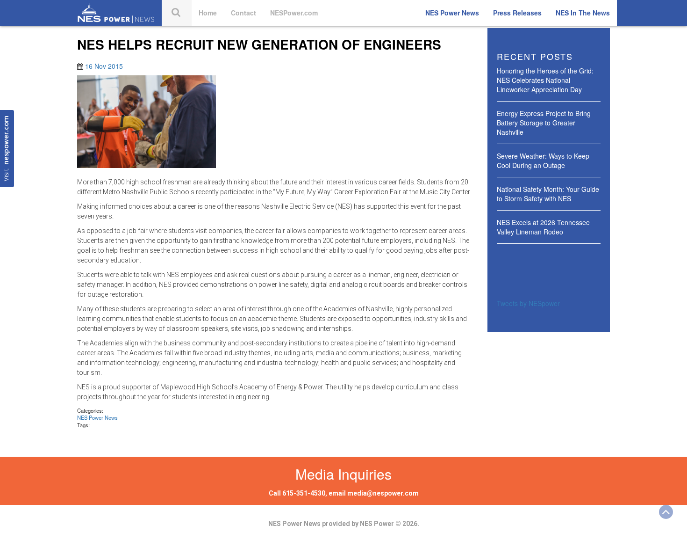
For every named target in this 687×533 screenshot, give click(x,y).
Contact (243, 12)
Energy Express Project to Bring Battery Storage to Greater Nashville (544, 123)
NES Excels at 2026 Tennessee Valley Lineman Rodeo (543, 227)
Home (208, 12)
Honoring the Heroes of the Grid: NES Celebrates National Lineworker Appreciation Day (545, 80)
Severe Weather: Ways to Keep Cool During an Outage (543, 160)
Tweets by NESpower (528, 303)
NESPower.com (294, 12)
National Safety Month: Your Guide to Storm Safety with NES (548, 193)
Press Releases (517, 12)
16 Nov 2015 (104, 66)
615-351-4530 (303, 493)
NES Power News (452, 12)
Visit (7, 149)
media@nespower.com (383, 493)
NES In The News (583, 12)
